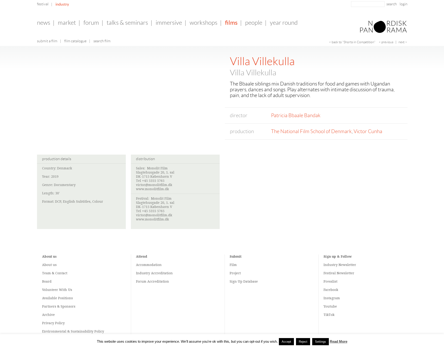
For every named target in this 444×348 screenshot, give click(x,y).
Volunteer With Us (57, 290)
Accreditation (162, 273)
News (43, 22)
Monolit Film (157, 168)
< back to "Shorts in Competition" (352, 42)
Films (231, 22)
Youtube (330, 306)
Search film (102, 41)
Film (233, 265)
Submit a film (47, 41)
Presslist (330, 281)
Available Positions (57, 298)
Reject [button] (303, 341)
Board (47, 281)
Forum (91, 22)
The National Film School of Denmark (311, 131)
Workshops (203, 22)
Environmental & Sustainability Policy (73, 331)
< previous (386, 42)
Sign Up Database (244, 281)
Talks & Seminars (127, 22)
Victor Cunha (368, 131)
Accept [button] (286, 341)
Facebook (331, 290)
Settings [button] (320, 341)
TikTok (329, 315)
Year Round (284, 22)
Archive (48, 315)
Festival (43, 4)
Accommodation (149, 265)
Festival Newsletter (339, 273)
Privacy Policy (53, 323)
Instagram (332, 298)
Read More (338, 341)
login (403, 4)
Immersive (169, 22)
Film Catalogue (75, 41)
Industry (62, 4)
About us (49, 265)
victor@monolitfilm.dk (154, 185)
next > (402, 42)
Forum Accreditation (152, 281)
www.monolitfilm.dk (152, 189)
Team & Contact (54, 273)
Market (67, 22)
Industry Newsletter (340, 265)
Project (235, 273)
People (253, 22)
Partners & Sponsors (58, 306)
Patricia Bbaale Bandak (296, 115)
